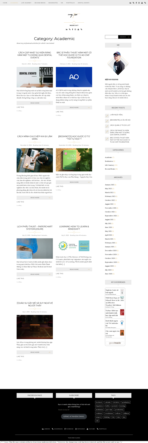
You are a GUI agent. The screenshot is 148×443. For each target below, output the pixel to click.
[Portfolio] (145, 3)
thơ (113, 417)
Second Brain (40, 3)
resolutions (109, 413)
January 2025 (109, 185)
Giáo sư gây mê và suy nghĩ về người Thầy (35, 304)
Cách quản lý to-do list (120, 125)
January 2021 (109, 247)
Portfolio (70, 3)
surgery (98, 417)
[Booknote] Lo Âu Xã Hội (120, 120)
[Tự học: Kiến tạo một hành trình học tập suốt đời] (122, 312)
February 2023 (110, 196)
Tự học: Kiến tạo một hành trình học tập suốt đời (112, 313)
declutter (116, 402)
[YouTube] (142, 3)
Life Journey (26, 3)
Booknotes (53, 3)
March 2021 (109, 239)
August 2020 (109, 266)
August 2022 (109, 204)
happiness (99, 406)
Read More (35, 103)
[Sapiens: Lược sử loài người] (122, 292)
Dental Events (83, 3)
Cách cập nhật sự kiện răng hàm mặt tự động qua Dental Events (34, 55)
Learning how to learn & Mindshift (74, 227)
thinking (107, 417)
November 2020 (111, 254)
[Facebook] (136, 3)
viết (97, 421)
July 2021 (108, 223)
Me (62, 3)
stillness (126, 413)
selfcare (118, 413)
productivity (119, 410)
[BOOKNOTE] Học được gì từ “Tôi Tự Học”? (74, 137)
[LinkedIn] (130, 3)
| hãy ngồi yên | (116, 115)
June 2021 (108, 227)
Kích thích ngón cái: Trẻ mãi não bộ (112, 323)
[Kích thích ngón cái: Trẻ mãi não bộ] (122, 322)
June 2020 (108, 274)
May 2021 (108, 231)
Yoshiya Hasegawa (111, 327)
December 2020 (110, 250)
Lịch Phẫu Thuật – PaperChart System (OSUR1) (35, 227)
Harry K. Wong (110, 307)
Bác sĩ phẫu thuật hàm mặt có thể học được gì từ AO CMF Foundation (74, 55)
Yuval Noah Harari (111, 294)
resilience (99, 413)
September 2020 (111, 262)
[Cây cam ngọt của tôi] (122, 333)
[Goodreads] (133, 3)
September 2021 (111, 216)
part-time (109, 410)
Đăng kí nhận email (74, 416)
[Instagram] (139, 3)
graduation (126, 402)
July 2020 (108, 270)
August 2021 (109, 219)
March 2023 (109, 192)
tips (124, 417)
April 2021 (108, 235)
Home (5, 3)
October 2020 (110, 258)
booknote (99, 402)
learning (122, 406)
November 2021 (110, 208)
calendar (108, 402)
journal (114, 406)
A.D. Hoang (109, 317)
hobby (107, 406)
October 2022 (110, 200)
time (118, 417)
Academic (14, 3)
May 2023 (108, 189)
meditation (99, 410)
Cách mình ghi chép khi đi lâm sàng (34, 137)
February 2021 (110, 243)
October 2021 (109, 212)
